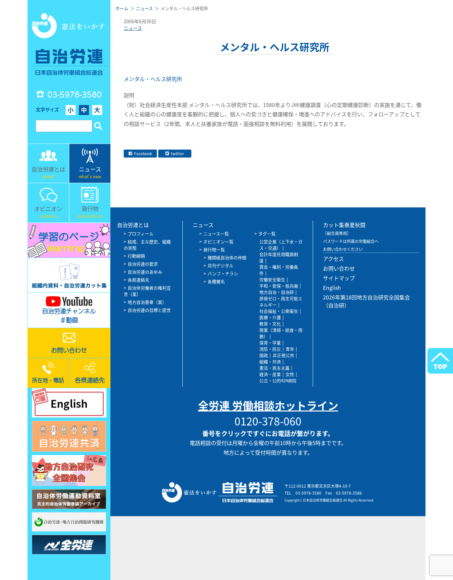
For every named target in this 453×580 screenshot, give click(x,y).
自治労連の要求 (143, 264)
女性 (290, 374)
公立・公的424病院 (277, 380)
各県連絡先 (138, 280)
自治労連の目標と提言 (149, 310)
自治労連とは (133, 225)
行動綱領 (136, 256)
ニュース (133, 28)
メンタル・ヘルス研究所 (153, 79)
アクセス (333, 259)
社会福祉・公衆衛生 (278, 311)
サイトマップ (339, 278)
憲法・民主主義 (274, 368)
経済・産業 (270, 374)
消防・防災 (270, 349)
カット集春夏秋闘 (344, 225)
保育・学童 (270, 342)
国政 (263, 355)
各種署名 (216, 281)
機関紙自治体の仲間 (227, 257)
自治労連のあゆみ (145, 272)
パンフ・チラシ (223, 273)
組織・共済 (270, 361)
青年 (290, 349)
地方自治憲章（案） (147, 302)
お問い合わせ (339, 268)
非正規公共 (283, 355)
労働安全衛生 (272, 279)
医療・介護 (270, 317)
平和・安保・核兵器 (278, 286)
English (332, 287)
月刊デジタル (220, 265)
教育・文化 (270, 323)
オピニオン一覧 (218, 241)
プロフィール (141, 233)
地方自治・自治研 (276, 292)
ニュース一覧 (216, 233)
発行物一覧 (214, 249)
